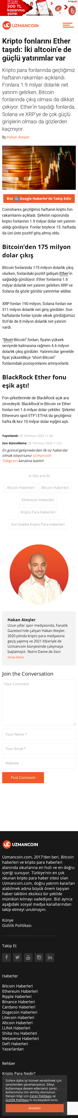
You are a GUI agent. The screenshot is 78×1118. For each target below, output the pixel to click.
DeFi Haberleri (15, 1043)
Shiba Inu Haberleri (19, 1033)
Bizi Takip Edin (39, 198)
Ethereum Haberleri (38, 499)
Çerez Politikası (41, 1096)
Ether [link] (63, 273)
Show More (16, 657)
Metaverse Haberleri (20, 1038)
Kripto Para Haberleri (38, 512)
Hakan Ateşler (22, 619)
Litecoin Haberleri (18, 1017)
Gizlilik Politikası (17, 925)
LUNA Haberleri (16, 1028)
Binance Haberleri (18, 1001)
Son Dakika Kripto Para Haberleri (38, 524)
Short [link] (8, 339)
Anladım (35, 1108)
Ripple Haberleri (17, 996)
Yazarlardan (13, 1049)
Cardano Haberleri (19, 1007)
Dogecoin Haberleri (19, 1012)
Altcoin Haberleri (20, 487)
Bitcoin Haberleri (55, 487)
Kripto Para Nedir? (19, 1073)
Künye (7, 920)
